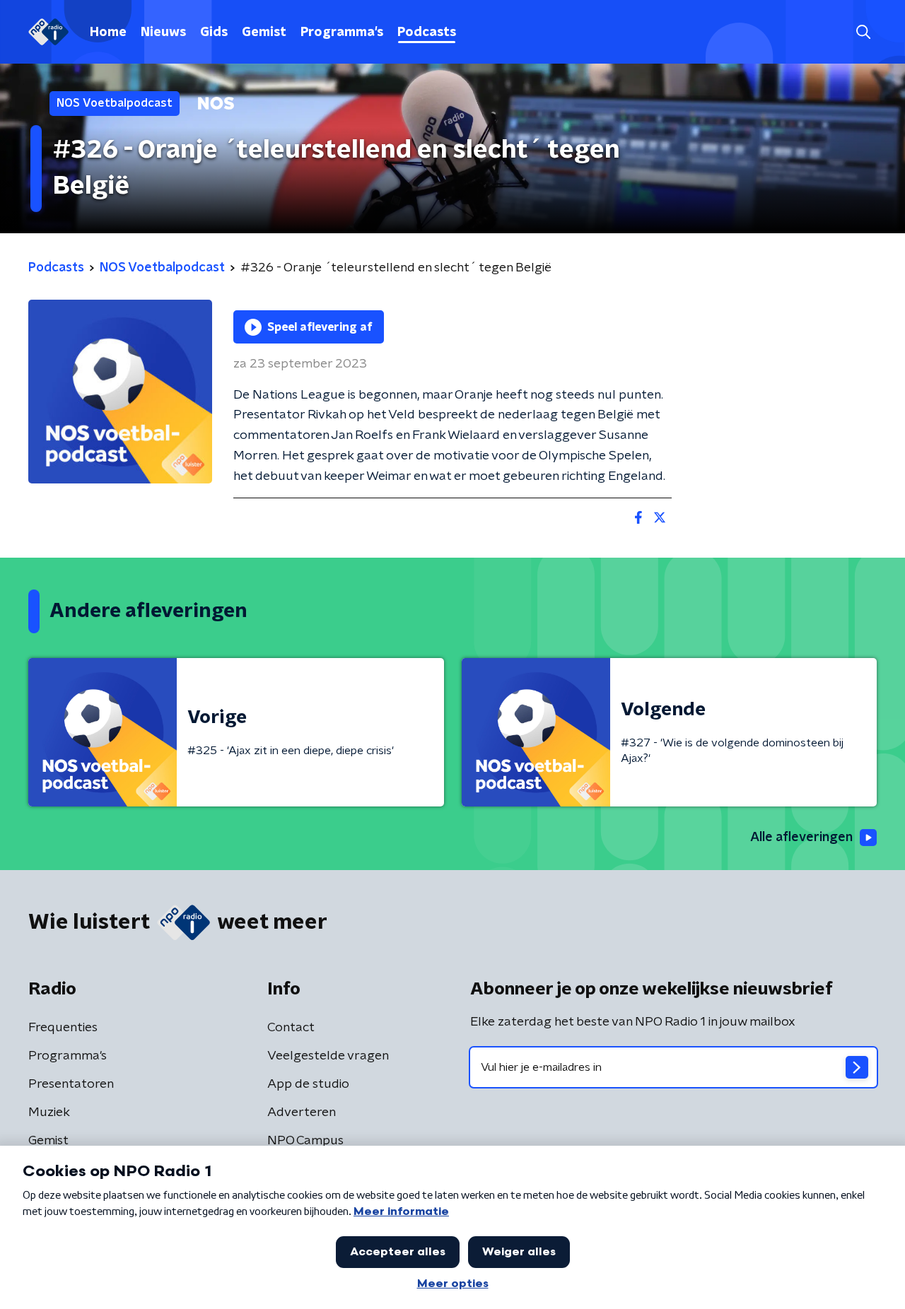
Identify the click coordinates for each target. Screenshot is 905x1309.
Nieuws (163, 32)
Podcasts (426, 32)
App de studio (308, 1084)
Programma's (341, 32)
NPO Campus (305, 1140)
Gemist (264, 32)
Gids (214, 32)
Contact (291, 1027)
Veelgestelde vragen (328, 1056)
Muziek (49, 1112)
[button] (863, 32)
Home (108, 32)
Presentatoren (71, 1084)
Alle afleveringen (801, 837)
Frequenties (63, 1027)
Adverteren (301, 1112)
